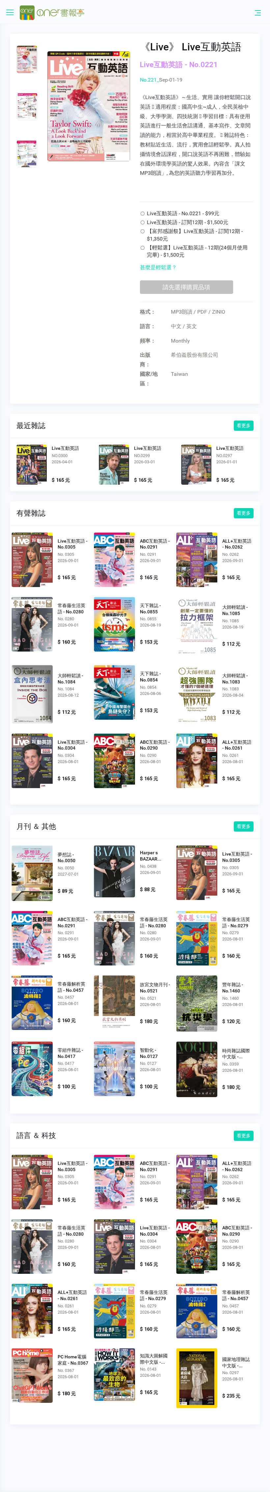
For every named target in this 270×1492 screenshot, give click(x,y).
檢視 (31, 465)
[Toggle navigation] (258, 12)
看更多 (244, 425)
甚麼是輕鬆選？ (158, 267)
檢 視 (32, 559)
